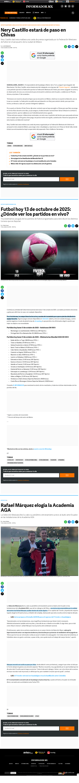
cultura (60, 763)
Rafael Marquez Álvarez (26, 716)
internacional (25, 763)
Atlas (37, 716)
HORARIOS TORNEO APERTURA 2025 (19, 18)
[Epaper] (59, 1)
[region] (39, 779)
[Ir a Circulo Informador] (16, 0)
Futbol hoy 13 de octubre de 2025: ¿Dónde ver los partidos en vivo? (32, 156)
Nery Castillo (28, 145)
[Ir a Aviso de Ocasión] (28, 751)
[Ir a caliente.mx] (51, 1)
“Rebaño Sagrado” (64, 87)
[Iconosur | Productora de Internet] (7, 772)
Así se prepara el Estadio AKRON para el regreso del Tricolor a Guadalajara (42, 617)
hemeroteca (34, 766)
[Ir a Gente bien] (51, 751)
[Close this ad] (78, 775)
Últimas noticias (11, 12)
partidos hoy (19, 460)
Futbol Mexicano (18, 145)
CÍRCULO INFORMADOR (44, 18)
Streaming (61, 460)
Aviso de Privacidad (30, 775)
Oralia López (6, 225)
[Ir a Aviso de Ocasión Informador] (7, 0)
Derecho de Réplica (39, 775)
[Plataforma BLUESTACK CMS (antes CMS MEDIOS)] (13, 772)
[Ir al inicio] (23, 6)
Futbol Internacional (31, 460)
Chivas (9, 145)
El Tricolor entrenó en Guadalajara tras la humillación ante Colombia (33, 161)
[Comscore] (69, 772)
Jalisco (21, 12)
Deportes (3, 25)
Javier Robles (6, 521)
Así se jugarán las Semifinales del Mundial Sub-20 (27, 158)
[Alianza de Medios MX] (61, 772)
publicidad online (44, 766)
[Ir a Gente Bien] (25, 0)
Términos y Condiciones (23, 184)
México (28, 12)
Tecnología (41, 763)
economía (67, 763)
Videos (37, 12)
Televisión (53, 460)
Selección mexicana (13, 716)
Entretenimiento (51, 763)
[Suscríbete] (70, 1)
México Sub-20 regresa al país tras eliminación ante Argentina (31, 164)
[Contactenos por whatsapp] (72, 6)
